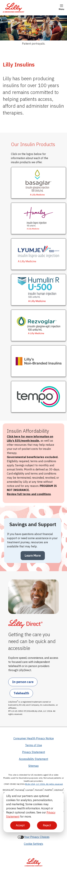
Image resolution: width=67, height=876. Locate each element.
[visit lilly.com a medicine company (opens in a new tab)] (33, 860)
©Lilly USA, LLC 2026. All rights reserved (44, 784)
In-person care (23, 682)
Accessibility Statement (33, 759)
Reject (47, 825)
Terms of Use (33, 745)
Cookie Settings (33, 843)
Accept (20, 825)
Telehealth (21, 693)
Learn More (33, 555)
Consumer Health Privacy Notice (33, 738)
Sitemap (33, 765)
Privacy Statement (33, 752)
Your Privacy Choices (36, 837)
